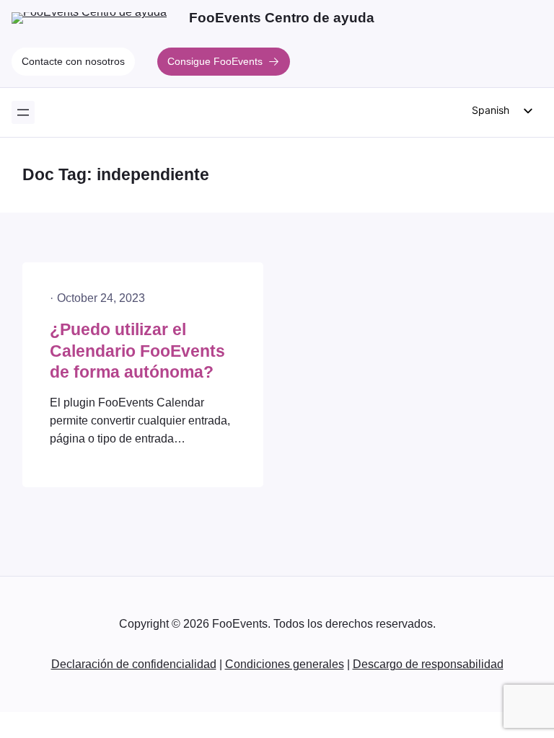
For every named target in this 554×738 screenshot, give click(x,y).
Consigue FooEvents (215, 61)
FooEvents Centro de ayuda (281, 17)
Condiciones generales (284, 664)
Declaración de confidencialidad (133, 664)
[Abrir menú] (23, 112)
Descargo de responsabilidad (428, 664)
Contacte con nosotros (73, 61)
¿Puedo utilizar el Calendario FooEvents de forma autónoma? (137, 351)
